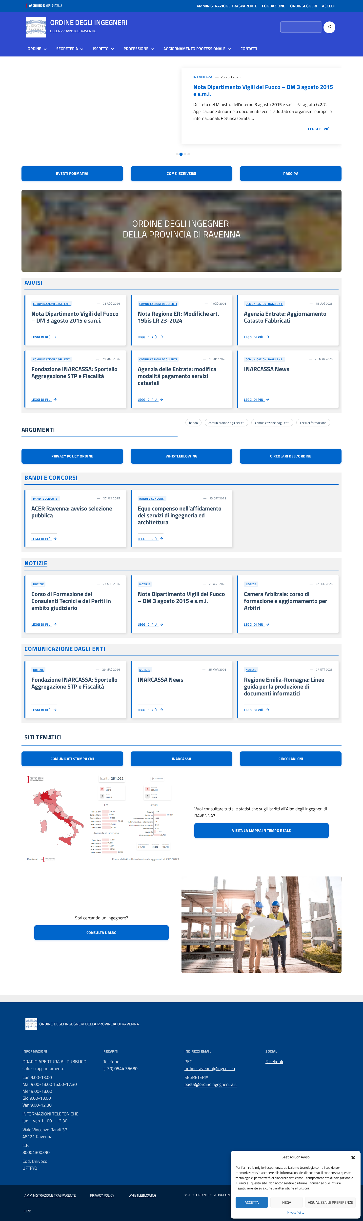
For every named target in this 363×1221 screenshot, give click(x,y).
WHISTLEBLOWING (181, 456)
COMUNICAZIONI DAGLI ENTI (52, 304)
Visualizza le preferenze (330, 1202)
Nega (286, 1202)
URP (27, 1210)
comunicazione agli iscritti (226, 422)
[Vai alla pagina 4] (188, 154)
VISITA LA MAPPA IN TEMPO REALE (261, 830)
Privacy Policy (295, 1212)
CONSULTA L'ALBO (101, 932)
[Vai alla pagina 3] (185, 154)
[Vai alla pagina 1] (177, 154)
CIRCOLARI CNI (291, 759)
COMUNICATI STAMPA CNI (72, 759)
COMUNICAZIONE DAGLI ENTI (64, 648)
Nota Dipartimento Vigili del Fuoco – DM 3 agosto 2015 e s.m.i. (263, 90)
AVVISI (33, 282)
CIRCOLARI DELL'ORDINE (290, 456)
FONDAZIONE (273, 6)
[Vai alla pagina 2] (181, 154)
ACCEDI (328, 6)
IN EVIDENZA (203, 76)
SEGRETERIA (67, 49)
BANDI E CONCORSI (51, 477)
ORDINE (34, 49)
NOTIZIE (35, 563)
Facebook (274, 1061)
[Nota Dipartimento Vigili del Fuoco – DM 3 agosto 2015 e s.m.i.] (101, 108)
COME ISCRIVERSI (181, 173)
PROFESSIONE (136, 49)
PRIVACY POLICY (102, 1195)
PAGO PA (290, 173)
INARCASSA (181, 759)
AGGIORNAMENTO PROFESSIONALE (194, 49)
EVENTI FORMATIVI (72, 173)
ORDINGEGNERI (303, 6)
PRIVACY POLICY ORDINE (72, 456)
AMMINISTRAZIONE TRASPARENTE (227, 6)
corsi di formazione (313, 422)
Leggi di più (41, 337)
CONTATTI (249, 49)
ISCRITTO (101, 49)
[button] (353, 1157)
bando (193, 422)
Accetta (252, 1202)
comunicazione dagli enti (272, 422)
